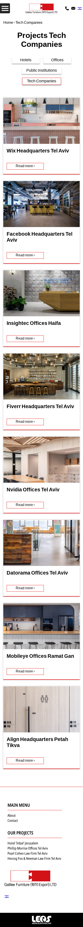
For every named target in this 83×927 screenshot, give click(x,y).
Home (8, 23)
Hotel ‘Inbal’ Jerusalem (23, 843)
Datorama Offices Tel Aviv (37, 573)
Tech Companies (41, 81)
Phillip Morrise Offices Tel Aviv (28, 848)
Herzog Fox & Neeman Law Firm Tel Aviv (34, 858)
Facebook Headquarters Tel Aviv (39, 237)
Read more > (25, 166)
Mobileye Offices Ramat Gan (40, 657)
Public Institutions (41, 70)
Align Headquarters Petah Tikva (37, 743)
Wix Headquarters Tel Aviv (38, 151)
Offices (57, 60)
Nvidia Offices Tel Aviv (33, 490)
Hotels (25, 60)
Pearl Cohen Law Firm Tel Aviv (28, 853)
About (12, 815)
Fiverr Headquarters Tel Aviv (40, 407)
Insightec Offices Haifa (34, 324)
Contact (13, 820)
